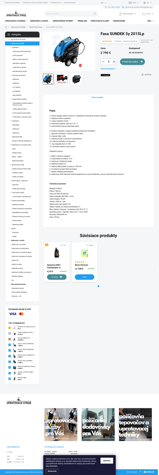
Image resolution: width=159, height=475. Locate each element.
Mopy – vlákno (17, 157)
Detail (84, 277)
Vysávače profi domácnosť (22, 51)
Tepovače (15, 185)
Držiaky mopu (16, 153)
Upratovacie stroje (18, 43)
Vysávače (15, 47)
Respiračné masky (18, 288)
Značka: (145, 42)
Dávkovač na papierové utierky (22, 256)
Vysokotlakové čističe (19, 99)
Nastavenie (52, 471)
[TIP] (56, 253)
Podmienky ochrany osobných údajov (35, 2)
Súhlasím (106, 461)
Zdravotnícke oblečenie (19, 292)
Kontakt (10, 452)
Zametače (15, 121)
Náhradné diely (17, 137)
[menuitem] (16, 21)
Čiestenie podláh (17, 224)
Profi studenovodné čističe (21, 113)
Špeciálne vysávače (19, 63)
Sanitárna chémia (18, 204)
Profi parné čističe (18, 192)
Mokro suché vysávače (20, 59)
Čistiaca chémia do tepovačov (22, 208)
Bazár (14, 228)
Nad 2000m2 (17, 95)
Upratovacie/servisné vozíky (21, 169)
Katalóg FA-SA (56, 2)
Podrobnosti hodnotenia (130, 41)
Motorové (16, 133)
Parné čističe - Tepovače (20, 181)
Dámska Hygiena (17, 276)
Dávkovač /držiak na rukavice (21, 272)
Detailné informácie (108, 68)
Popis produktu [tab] (97, 97)
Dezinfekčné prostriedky (20, 212)
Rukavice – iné (16, 296)
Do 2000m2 (16, 91)
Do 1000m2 (16, 87)
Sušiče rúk (15, 260)
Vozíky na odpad (17, 177)
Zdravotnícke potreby (18, 284)
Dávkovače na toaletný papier (21, 252)
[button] (98, 286)
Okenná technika (17, 161)
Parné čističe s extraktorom (22, 196)
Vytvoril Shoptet (132, 472)
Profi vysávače (17, 55)
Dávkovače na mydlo (18, 244)
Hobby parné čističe (18, 189)
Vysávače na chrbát (19, 67)
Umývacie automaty (19, 75)
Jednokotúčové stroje (19, 71)
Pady (14, 149)
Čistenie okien (16, 220)
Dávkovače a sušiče (17, 240)
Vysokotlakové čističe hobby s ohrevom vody (23, 104)
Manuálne (16, 125)
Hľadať (95, 14)
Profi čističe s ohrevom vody (22, 117)
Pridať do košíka (130, 61)
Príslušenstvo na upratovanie (21, 145)
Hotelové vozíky (17, 173)
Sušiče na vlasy (17, 264)
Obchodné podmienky (12, 2)
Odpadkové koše (17, 268)
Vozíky (14, 236)
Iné (13, 280)
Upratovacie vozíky (18, 165)
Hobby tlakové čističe (20, 109)
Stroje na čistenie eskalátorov (22, 141)
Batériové (16, 79)
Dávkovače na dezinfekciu (20, 248)
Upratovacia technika (18, 39)
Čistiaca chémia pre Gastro (21, 216)
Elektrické (16, 83)
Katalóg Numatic (69, 2)
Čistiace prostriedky (18, 200)
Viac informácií (51, 466)
